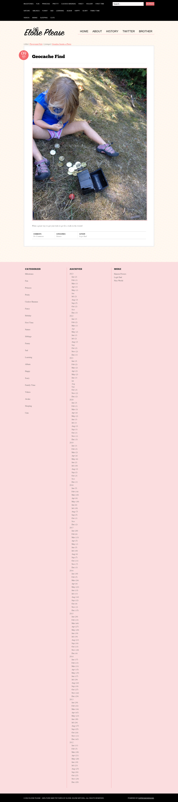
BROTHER (145, 31)
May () (75, 290)
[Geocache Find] (48, 56)
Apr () (75, 286)
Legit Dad (83, 236)
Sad (26, 350)
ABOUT (97, 31)
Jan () (74, 276)
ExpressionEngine (146, 798)
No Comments (38, 236)
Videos (27, 392)
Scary (27, 378)
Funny (27, 343)
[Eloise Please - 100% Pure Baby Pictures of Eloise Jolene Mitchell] (44, 34)
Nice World (118, 280)
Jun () (74, 335)
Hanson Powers (120, 274)
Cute (27, 412)
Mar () (75, 283)
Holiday (28, 315)
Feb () (74, 280)
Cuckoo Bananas (31, 301)
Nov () (75, 351)
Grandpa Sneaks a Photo (61, 44)
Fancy (27, 308)
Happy (27, 371)
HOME (84, 31)
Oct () (74, 306)
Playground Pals (36, 44)
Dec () (75, 312)
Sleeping (28, 406)
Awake (27, 399)
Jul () (74, 296)
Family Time (30, 385)
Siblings (28, 336)
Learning (28, 357)
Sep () (74, 303)
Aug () (75, 299)
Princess (28, 287)
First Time (29, 322)
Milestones (29, 274)
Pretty (27, 294)
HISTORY (112, 31)
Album (27, 364)
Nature (59, 236)
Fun (26, 280)
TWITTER (129, 31)
